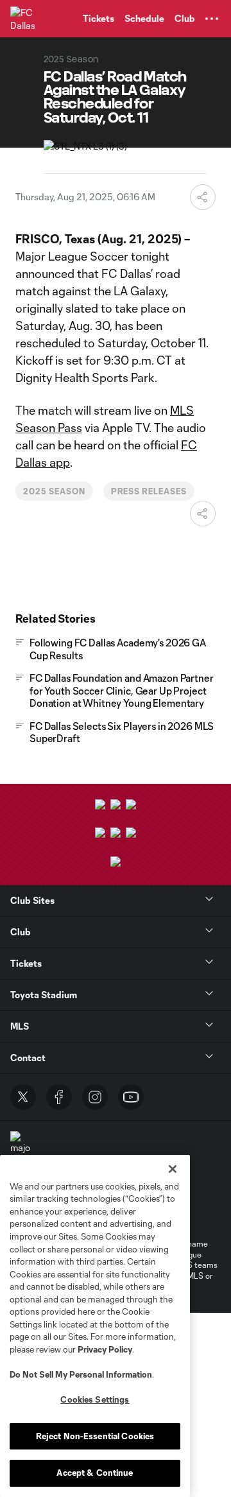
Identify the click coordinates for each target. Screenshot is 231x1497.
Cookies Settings (94, 1399)
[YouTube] (131, 1097)
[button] (211, 18)
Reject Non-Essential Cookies (95, 1436)
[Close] (172, 1169)
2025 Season (54, 491)
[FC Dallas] (22, 18)
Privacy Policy (105, 1349)
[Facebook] (59, 1097)
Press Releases (149, 491)
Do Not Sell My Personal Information (81, 1374)
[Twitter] (23, 1097)
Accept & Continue (94, 1472)
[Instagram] (95, 1097)
